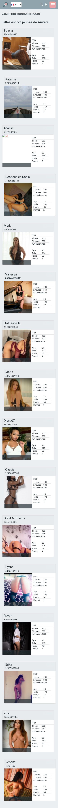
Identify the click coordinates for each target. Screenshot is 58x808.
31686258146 (12, 180)
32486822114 (12, 83)
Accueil (6, 14)
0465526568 (10, 229)
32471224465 (12, 375)
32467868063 (12, 668)
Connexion (47, 3)
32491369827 (10, 34)
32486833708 (12, 473)
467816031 (10, 765)
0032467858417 (13, 278)
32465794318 (10, 619)
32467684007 (10, 522)
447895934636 (11, 327)
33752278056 (10, 424)
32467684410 (12, 570)
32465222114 (10, 717)
